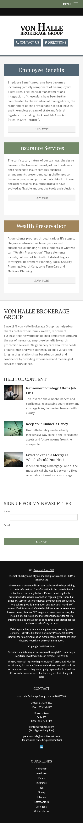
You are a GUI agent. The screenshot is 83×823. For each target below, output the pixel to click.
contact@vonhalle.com (41, 726)
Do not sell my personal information (44, 640)
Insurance (41, 782)
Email (7, 525)
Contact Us (29, 42)
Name (7, 511)
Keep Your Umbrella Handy (47, 423)
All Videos (41, 806)
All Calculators (41, 811)
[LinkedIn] (41, 746)
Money (41, 792)
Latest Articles (42, 802)
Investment (41, 773)
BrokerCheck (41, 580)
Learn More (41, 129)
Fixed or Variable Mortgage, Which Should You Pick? (47, 457)
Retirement (41, 768)
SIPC (65, 656)
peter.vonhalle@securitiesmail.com (41, 736)
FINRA (59, 656)
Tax (41, 787)
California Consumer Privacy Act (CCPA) (52, 633)
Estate (41, 778)
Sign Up (41, 542)
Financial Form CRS (44, 570)
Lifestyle (41, 797)
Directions (57, 42)
